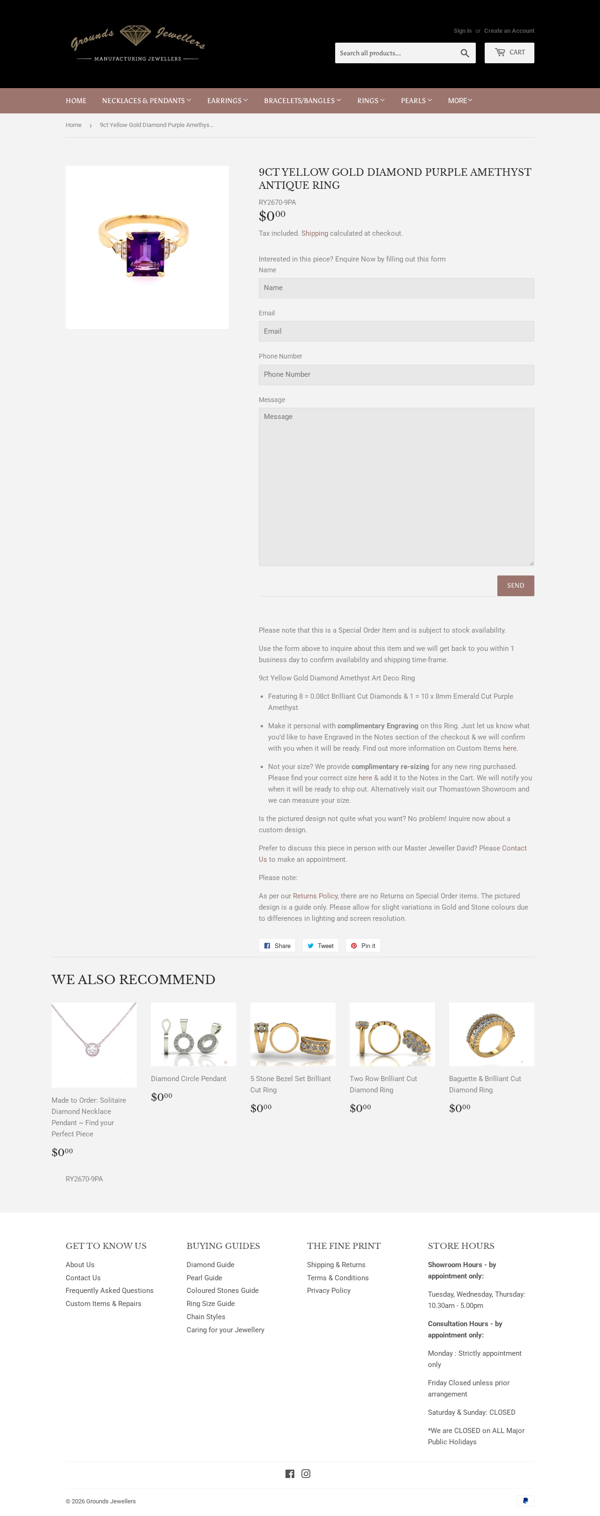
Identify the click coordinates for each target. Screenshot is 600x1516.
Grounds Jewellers (111, 1501)
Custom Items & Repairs (104, 1303)
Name (267, 270)
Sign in (463, 30)
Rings (368, 101)
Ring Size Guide (211, 1303)
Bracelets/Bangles (300, 101)
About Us (80, 1265)
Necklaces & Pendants (144, 101)
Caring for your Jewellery (225, 1330)
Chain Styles (206, 1317)
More (457, 101)
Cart (516, 52)
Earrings (225, 101)
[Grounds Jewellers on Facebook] (290, 1475)
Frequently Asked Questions (110, 1290)
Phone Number (280, 356)
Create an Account (509, 30)
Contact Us (83, 1278)
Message (272, 399)
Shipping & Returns (336, 1265)
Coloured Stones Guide (223, 1290)
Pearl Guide (204, 1278)
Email (267, 313)
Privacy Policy (329, 1290)
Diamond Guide (210, 1265)
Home (76, 101)
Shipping (314, 233)
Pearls (414, 101)
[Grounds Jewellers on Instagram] (306, 1475)
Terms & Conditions (338, 1278)
